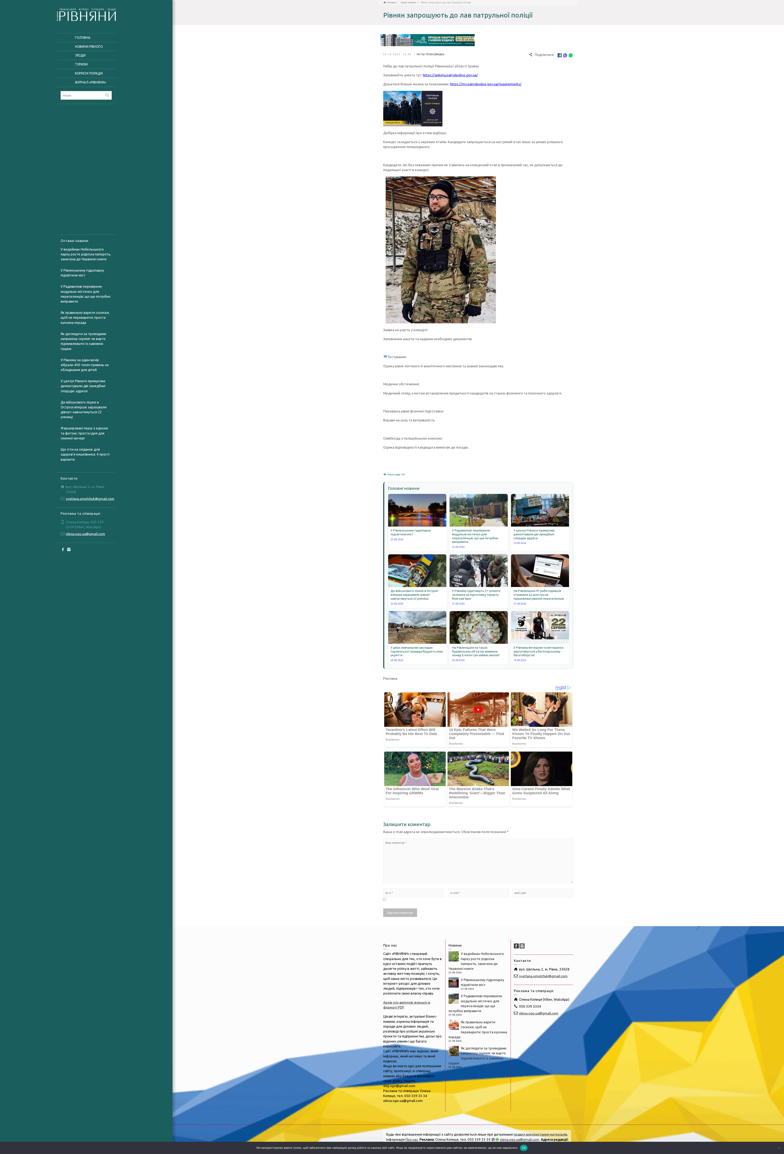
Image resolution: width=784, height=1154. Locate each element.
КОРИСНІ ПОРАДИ (89, 73)
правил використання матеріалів (540, 1134)
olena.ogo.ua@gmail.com (85, 534)
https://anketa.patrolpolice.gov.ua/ (450, 75)
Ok (524, 1147)
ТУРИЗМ (81, 64)
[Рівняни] (86, 14)
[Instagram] (68, 549)
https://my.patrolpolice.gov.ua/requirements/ (485, 84)
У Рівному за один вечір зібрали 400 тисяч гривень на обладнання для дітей (85, 365)
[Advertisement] (86, 169)
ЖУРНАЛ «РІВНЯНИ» (90, 82)
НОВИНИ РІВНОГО (89, 46)
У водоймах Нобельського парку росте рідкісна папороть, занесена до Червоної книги (86, 254)
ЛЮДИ (80, 55)
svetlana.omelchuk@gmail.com (90, 499)
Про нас (411, 1139)
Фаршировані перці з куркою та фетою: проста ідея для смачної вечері (84, 433)
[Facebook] (63, 549)
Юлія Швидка (435, 54)
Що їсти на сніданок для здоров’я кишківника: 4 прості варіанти (85, 454)
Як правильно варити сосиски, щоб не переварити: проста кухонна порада (85, 317)
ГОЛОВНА (82, 37)
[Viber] (565, 55)
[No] (779, 1148)
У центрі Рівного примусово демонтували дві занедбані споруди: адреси (83, 386)
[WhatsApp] (570, 55)
